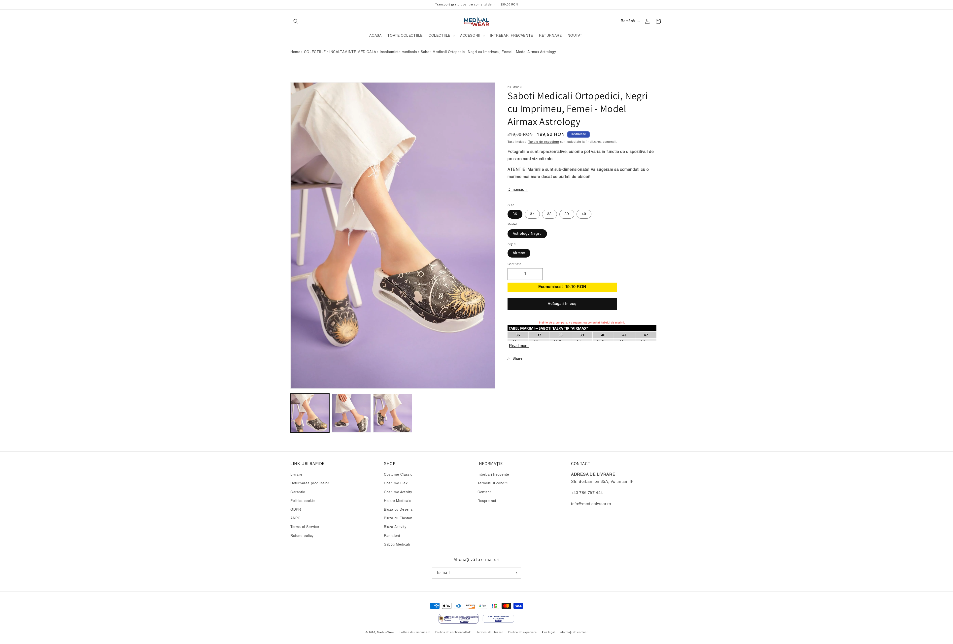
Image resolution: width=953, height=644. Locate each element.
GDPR (295, 509)
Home (295, 52)
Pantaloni (392, 536)
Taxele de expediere (543, 142)
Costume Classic (398, 474)
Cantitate (514, 264)
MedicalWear (386, 632)
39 (567, 214)
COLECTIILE (315, 52)
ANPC (295, 518)
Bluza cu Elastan (398, 518)
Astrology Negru (527, 233)
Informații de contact (574, 632)
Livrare (296, 474)
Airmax (519, 253)
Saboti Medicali (397, 544)
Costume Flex (396, 483)
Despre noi (486, 501)
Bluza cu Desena (398, 509)
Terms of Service (304, 527)
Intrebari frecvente (493, 474)
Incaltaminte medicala (398, 52)
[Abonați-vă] (515, 573)
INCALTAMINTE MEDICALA (352, 52)
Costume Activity (398, 492)
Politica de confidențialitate (453, 632)
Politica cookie (302, 501)
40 (584, 214)
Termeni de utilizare (489, 632)
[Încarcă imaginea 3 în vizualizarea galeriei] (392, 413)
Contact (484, 492)
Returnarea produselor (309, 483)
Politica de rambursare (415, 632)
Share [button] (517, 358)
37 (532, 214)
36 (515, 214)
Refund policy (302, 536)
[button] (295, 21)
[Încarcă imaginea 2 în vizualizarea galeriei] (351, 413)
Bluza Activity (395, 527)
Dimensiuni (518, 190)
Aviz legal (548, 632)
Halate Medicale (397, 501)
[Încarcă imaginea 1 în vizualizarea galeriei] (309, 413)
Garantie (297, 492)
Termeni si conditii (492, 483)
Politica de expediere (522, 632)
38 (549, 214)
